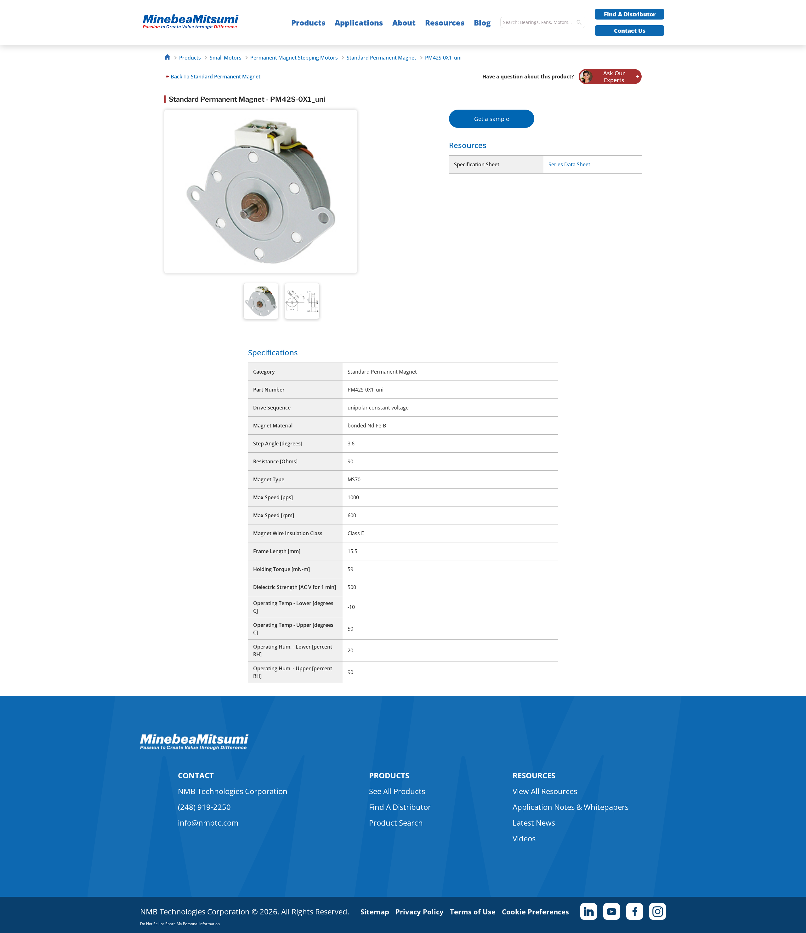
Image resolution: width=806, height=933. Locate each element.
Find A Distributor (630, 14)
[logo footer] (194, 748)
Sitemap (374, 911)
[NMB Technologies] (168, 57)
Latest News (534, 822)
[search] (579, 22)
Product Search (396, 822)
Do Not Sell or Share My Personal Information (180, 923)
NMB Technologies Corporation (232, 791)
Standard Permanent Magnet (381, 57)
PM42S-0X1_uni (443, 57)
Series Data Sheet (569, 164)
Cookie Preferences (535, 911)
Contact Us (629, 30)
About (404, 22)
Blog (482, 22)
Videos (524, 838)
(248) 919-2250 (204, 807)
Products (308, 22)
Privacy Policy (419, 911)
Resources (444, 22)
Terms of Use (473, 911)
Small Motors (225, 57)
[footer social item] (588, 911)
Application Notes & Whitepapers (570, 807)
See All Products (397, 791)
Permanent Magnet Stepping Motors (294, 57)
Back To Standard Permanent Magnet (215, 76)
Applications (359, 22)
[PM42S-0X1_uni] (203, 22)
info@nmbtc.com (208, 822)
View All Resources (545, 791)
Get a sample (491, 119)
